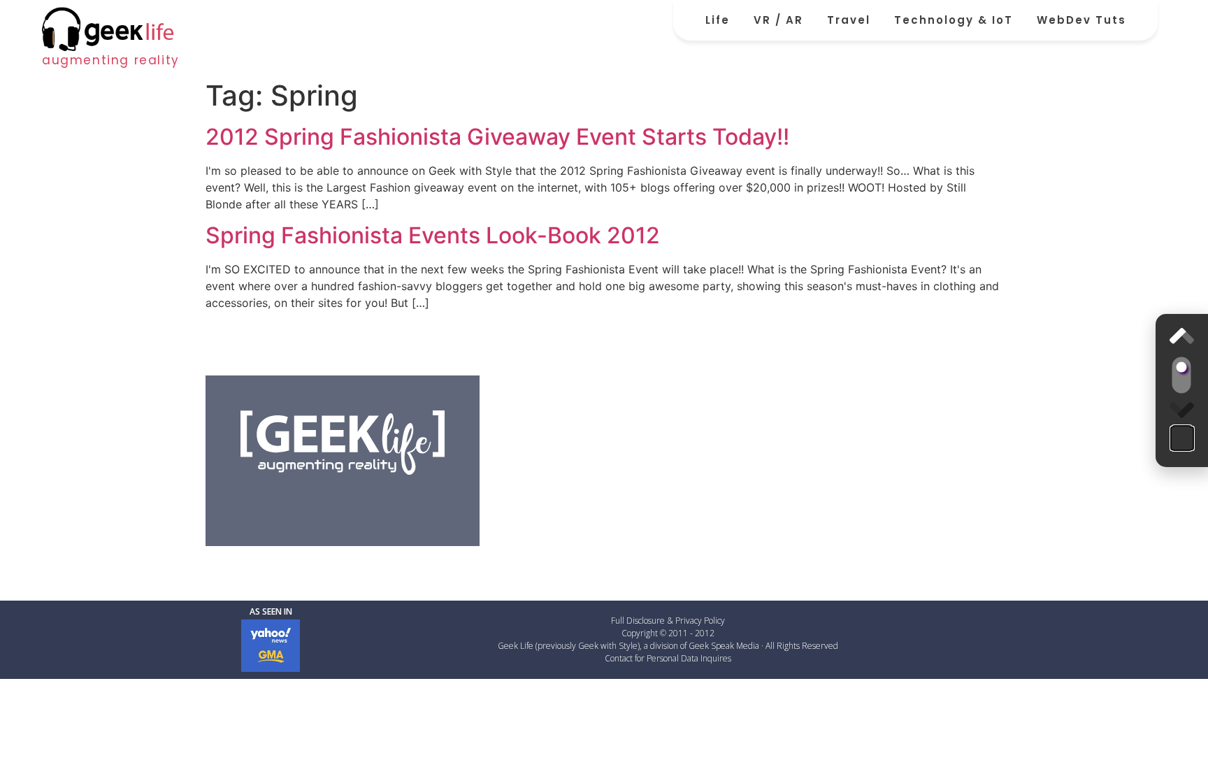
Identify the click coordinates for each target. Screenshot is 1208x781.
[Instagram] (378, 500)
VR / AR (778, 20)
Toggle (1181, 375)
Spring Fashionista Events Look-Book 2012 (433, 235)
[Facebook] (271, 500)
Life (717, 20)
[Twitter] (307, 500)
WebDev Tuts (1081, 20)
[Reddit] (342, 500)
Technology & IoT (953, 20)
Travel (848, 20)
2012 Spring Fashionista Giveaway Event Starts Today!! (497, 136)
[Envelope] (414, 500)
